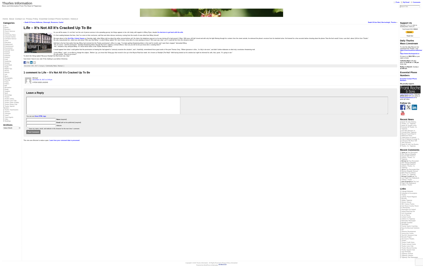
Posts (398, 2)
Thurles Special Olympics (8, 107)
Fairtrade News (9, 50)
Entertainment (9, 46)
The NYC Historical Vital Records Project (409, 236)
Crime (6, 40)
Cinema (7, 33)
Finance (7, 57)
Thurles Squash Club (408, 250)
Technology (8, 95)
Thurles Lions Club (10, 100)
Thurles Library (9, 99)
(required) (61, 119)
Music (6, 76)
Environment (9, 48)
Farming (7, 52)
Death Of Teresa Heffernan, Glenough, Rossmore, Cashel (44, 22)
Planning (7, 80)
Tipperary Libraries (407, 255)
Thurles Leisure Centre (408, 244)
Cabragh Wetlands (407, 191)
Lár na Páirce (405, 215)
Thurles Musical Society (409, 248)
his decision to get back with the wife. (170, 32)
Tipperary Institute (407, 253)
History (7, 70)
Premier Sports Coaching (409, 226)
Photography (9, 78)
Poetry (7, 82)
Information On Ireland (408, 209)
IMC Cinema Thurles (408, 204)
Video (6, 119)
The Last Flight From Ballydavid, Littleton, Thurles (410, 177)
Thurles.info (409, 25)
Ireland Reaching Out (408, 211)
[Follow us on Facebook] (402, 107)
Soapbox (7, 91)
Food (6, 59)
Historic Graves (406, 202)
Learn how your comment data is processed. (64, 140)
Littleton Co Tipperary (408, 219)
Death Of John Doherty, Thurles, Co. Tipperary (408, 122)
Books (7, 27)
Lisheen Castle (406, 217)
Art (5, 25)
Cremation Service (10, 39)
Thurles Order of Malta (12, 102)
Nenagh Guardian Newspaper (406, 223)
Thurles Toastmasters (11, 110)
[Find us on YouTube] (402, 113)
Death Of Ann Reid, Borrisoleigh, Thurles (382, 22)
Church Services (10, 31)
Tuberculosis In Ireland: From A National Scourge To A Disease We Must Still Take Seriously (410, 140)
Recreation (8, 87)
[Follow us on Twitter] (408, 107)
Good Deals (8, 65)
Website (59, 125)
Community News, (52, 66)
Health (7, 67)
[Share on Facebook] (25, 62)
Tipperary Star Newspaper (409, 257)
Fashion (7, 54)
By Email (406, 2)
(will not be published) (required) (68, 122)
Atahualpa (215, 265)
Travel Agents (9, 117)
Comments (416, 2)
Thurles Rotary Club (11, 104)
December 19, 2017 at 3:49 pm (42, 79)
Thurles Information (17, 3)
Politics (7, 84)
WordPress (207, 265)
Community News (10, 35)
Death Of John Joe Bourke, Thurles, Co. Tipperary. (410, 145)
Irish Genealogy (406, 213)
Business (7, 29)
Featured (7, 55)
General (7, 63)
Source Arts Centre (407, 233)
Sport (6, 93)
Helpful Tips (8, 69)
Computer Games (10, 37)
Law (6, 74)
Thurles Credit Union (407, 242)
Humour (7, 72)
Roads (7, 89)
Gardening (8, 61)
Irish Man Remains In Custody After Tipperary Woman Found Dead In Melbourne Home (409, 133)
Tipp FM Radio (406, 252)
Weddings (8, 121)
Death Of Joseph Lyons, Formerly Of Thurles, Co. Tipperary (409, 127)
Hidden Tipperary (406, 200)
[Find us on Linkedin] (414, 107)
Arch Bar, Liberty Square (76, 38)
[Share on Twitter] (28, 62)
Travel (6, 115)
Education (8, 42)
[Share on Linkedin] (31, 62)
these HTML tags (40, 116)
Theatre (7, 97)
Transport (8, 113)
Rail (6, 85)
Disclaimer (234, 263)
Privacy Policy (226, 263)
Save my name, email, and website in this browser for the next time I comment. (54, 128)
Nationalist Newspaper (408, 221)
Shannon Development (408, 231)
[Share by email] (34, 62)
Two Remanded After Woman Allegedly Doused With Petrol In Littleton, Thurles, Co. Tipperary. (409, 156)
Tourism (7, 111)
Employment (9, 44)
